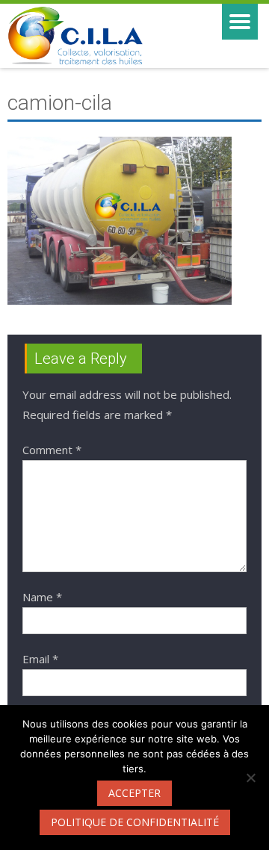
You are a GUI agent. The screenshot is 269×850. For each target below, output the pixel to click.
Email (40, 658)
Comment (51, 449)
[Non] (250, 777)
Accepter (134, 793)
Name (42, 596)
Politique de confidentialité (135, 822)
